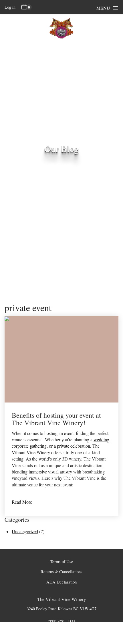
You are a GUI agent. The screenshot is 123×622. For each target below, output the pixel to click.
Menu (103, 8)
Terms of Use (61, 561)
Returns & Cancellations (61, 571)
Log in (10, 7)
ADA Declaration (61, 582)
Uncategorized (25, 531)
